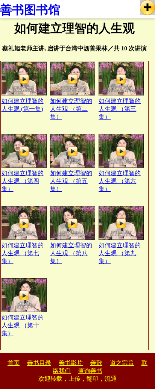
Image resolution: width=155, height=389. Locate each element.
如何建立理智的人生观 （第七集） (23, 253)
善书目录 (39, 363)
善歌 (96, 363)
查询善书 (90, 371)
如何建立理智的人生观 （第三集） (120, 109)
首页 (14, 363)
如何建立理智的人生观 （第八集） (71, 253)
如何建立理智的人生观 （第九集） (120, 253)
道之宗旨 (122, 363)
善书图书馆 (30, 10)
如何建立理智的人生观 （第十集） (23, 325)
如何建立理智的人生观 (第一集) (23, 105)
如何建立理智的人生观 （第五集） (71, 181)
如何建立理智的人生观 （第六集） (120, 181)
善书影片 (71, 363)
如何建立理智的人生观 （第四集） (23, 181)
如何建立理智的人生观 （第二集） (71, 109)
